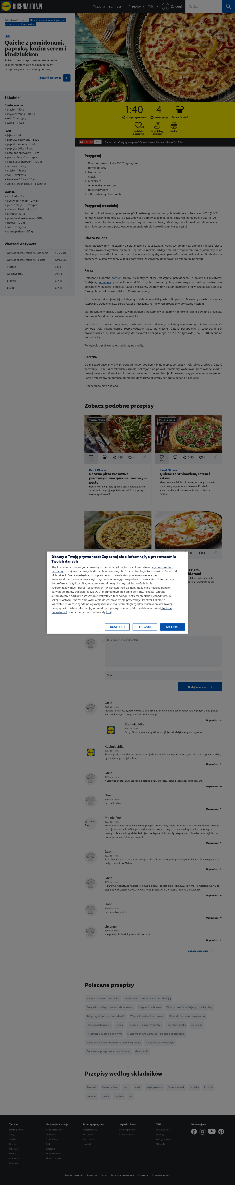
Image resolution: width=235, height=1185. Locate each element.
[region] (117, 593)
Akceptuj (173, 627)
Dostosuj (117, 627)
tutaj (109, 612)
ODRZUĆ (145, 627)
